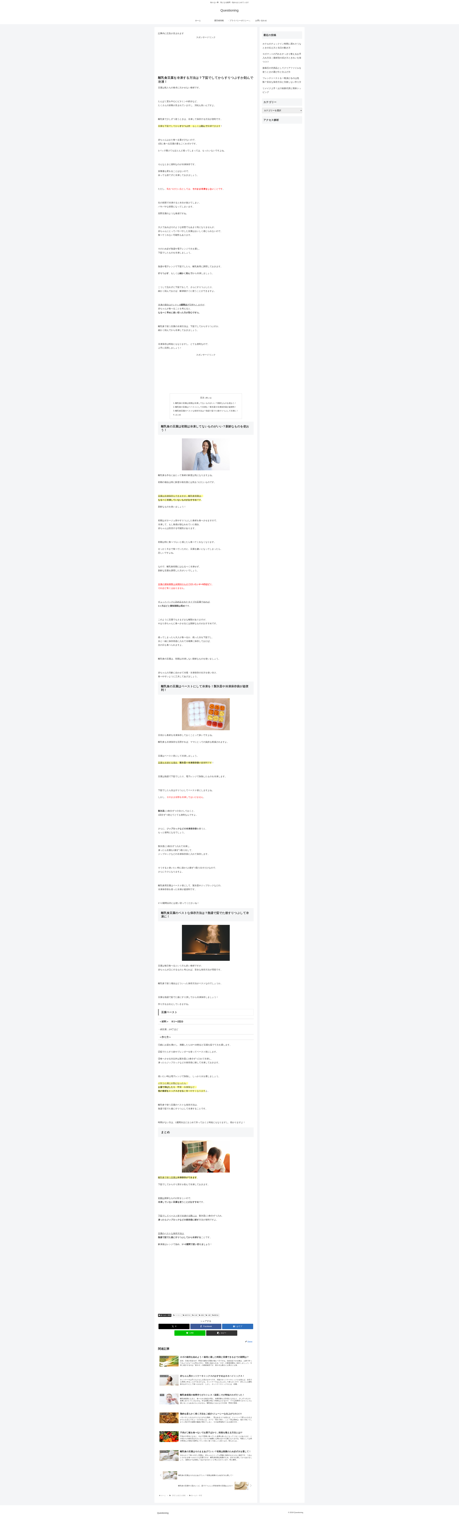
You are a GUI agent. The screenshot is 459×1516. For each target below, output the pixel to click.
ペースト (178, 1315)
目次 (202, 397)
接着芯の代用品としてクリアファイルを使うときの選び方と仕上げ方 (281, 70)
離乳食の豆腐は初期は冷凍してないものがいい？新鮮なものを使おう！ (205, 403)
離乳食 (216, 1315)
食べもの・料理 (166, 1315)
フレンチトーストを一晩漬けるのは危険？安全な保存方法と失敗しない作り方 (281, 80)
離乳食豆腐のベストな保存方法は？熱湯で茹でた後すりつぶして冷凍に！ (206, 411)
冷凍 (195, 1315)
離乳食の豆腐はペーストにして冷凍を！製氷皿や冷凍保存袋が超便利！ (205, 407)
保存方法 (187, 1315)
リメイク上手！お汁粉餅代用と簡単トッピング (281, 90)
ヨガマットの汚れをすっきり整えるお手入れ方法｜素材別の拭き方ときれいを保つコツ (281, 58)
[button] (221, 1333)
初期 (202, 1315)
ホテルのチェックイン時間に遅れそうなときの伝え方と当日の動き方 (281, 46)
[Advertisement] (206, 56)
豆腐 (209, 1315)
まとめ (178, 415)
